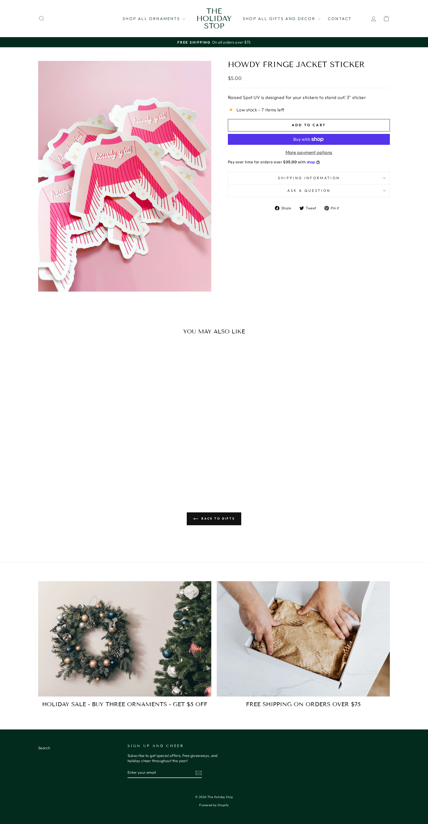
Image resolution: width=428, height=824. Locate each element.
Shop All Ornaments (152, 18)
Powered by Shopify (214, 805)
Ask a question (308, 190)
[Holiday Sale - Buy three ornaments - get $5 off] (124, 639)
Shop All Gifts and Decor (280, 18)
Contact (340, 18)
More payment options (309, 152)
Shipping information (309, 178)
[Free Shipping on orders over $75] (303, 639)
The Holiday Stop (214, 18)
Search (44, 748)
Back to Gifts (217, 518)
